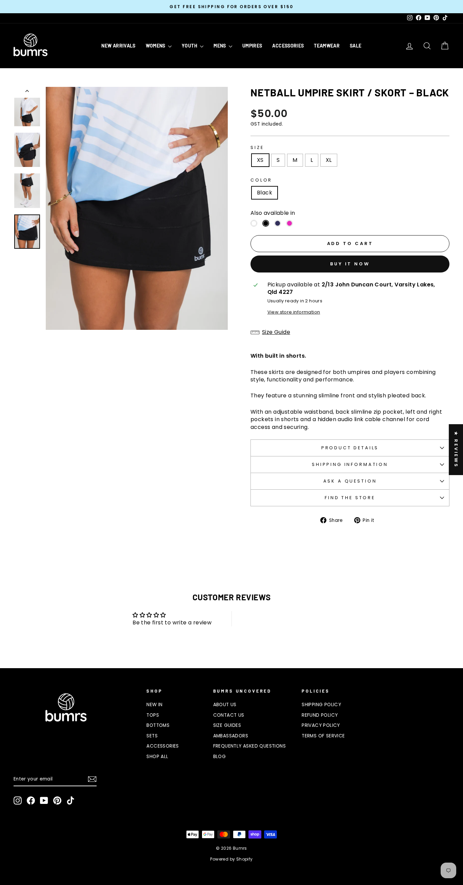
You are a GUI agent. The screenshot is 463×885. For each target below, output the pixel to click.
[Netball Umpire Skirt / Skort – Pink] (289, 223)
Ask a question (350, 481)
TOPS (152, 715)
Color (261, 180)
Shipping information (350, 464)
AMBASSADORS (230, 736)
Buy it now (350, 264)
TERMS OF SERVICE (323, 736)
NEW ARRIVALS (118, 46)
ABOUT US (225, 704)
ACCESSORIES (288, 46)
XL (329, 160)
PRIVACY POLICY (321, 725)
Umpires (252, 46)
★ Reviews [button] (456, 449)
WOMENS (156, 46)
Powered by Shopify (231, 859)
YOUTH (190, 46)
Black (264, 192)
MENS (220, 46)
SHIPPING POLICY (321, 704)
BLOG (219, 756)
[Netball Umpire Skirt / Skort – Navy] (277, 223)
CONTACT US (228, 715)
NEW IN (154, 704)
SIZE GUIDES (227, 725)
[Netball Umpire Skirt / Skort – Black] (265, 223)
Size (257, 147)
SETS (152, 736)
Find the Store (350, 498)
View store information (293, 312)
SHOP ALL (157, 756)
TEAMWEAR (327, 46)
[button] (349, 332)
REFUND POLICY (320, 715)
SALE (355, 46)
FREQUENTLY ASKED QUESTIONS (249, 746)
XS (260, 160)
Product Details (350, 448)
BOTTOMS (157, 725)
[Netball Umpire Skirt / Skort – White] (253, 223)
